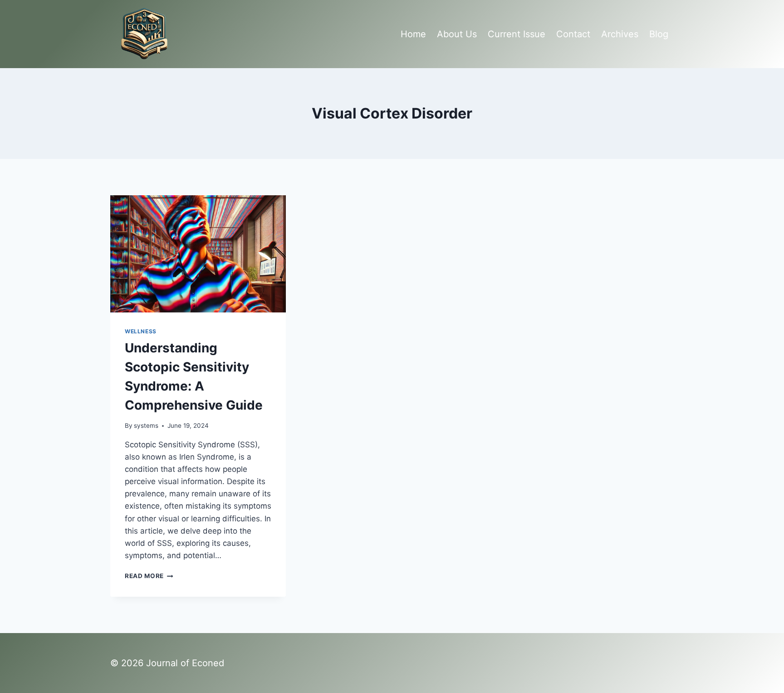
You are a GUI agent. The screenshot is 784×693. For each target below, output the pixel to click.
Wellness (141, 331)
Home (413, 34)
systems (146, 425)
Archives (619, 34)
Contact (573, 34)
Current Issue (516, 34)
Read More (149, 575)
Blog (658, 34)
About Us (457, 34)
